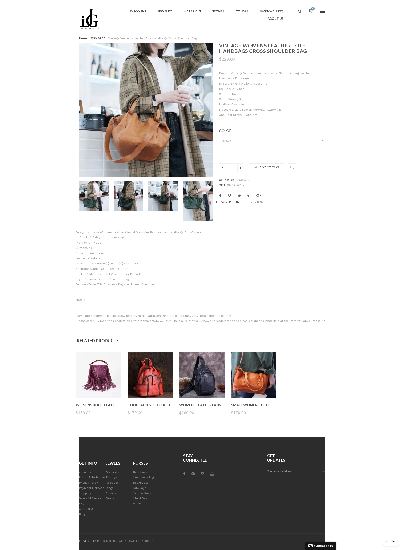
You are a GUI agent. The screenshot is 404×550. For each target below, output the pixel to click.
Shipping (85, 493)
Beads (110, 498)
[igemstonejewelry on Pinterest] (193, 474)
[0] (310, 12)
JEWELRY (165, 11)
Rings (110, 488)
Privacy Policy (88, 482)
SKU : (222, 185)
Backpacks (141, 482)
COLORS (242, 11)
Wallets (138, 503)
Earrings (112, 477)
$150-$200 (97, 38)
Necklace (112, 482)
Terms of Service (90, 498)
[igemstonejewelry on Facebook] (184, 474)
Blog (82, 514)
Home (83, 38)
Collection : (227, 180)
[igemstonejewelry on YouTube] (212, 474)
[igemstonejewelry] (89, 19)
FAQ (81, 503)
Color (225, 131)
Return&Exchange (92, 477)
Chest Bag (140, 498)
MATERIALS (192, 11)
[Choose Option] (98, 388)
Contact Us (86, 509)
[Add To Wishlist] (292, 167)
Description (228, 202)
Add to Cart (269, 167)
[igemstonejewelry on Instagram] (202, 474)
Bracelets (112, 472)
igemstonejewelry (114, 540)
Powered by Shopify (140, 540)
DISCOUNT (138, 11)
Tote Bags (139, 488)
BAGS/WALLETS (271, 11)
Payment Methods (91, 488)
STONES (218, 11)
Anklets (111, 493)
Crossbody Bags (144, 477)
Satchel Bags (142, 493)
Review (256, 202)
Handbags (140, 472)
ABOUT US (275, 18)
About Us (85, 472)
